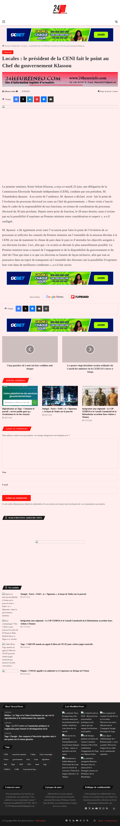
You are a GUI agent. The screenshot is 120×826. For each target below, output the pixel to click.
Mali (5, 764)
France (6, 759)
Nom (4, 472)
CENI (6, 754)
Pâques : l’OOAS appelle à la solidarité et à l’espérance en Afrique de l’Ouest (54, 671)
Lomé (36, 759)
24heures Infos (10, 91)
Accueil (7, 46)
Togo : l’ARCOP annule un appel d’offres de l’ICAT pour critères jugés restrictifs (56, 644)
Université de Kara (29, 769)
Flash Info (16, 46)
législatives (46, 759)
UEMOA (7, 769)
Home (100, 821)
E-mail (5, 485)
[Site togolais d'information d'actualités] (60, 9)
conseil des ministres (19, 754)
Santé (37, 764)
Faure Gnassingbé (46, 754)
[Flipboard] (80, 297)
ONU (29, 764)
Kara (28, 759)
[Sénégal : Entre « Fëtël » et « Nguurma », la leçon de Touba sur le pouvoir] (60, 396)
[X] (89, 808)
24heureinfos (40, 821)
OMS (21, 764)
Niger (13, 764)
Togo (45, 764)
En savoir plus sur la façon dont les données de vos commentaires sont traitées (74, 504)
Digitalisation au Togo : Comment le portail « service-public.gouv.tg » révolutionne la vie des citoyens (18, 411)
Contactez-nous (111, 821)
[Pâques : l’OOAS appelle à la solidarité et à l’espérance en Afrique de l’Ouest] (10, 674)
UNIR (16, 769)
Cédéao (33, 754)
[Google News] (55, 297)
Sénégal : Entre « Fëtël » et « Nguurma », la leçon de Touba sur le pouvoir (53, 594)
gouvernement (17, 759)
